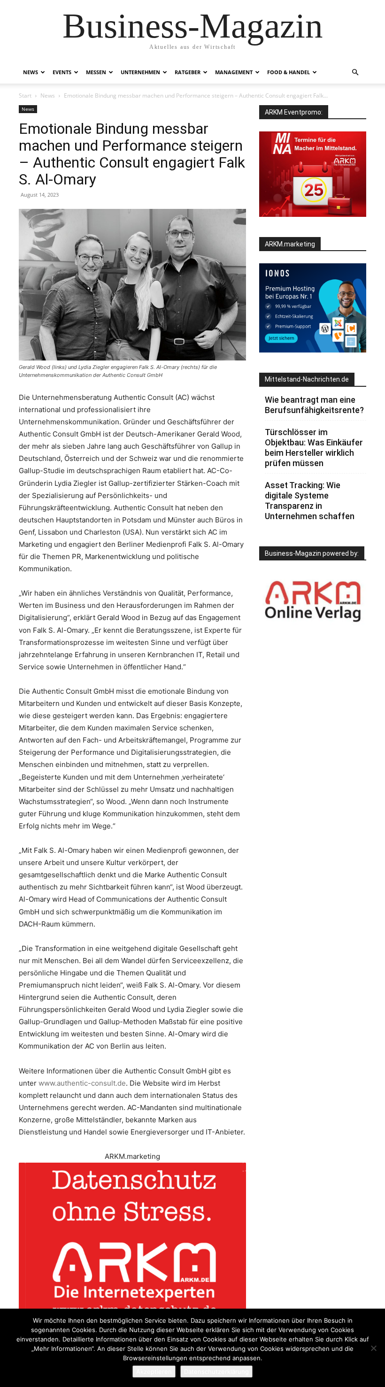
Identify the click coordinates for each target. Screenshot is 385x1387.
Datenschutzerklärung (216, 1371)
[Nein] (373, 1348)
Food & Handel (288, 72)
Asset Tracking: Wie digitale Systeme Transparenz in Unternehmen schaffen (309, 500)
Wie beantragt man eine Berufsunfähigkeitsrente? (314, 405)
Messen (96, 72)
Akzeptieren (154, 1371)
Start (25, 96)
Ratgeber (187, 72)
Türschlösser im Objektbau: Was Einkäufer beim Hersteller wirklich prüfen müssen (314, 447)
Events (62, 72)
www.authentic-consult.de (82, 1083)
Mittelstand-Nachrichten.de (307, 379)
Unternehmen (140, 72)
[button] (355, 72)
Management (234, 72)
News (30, 72)
